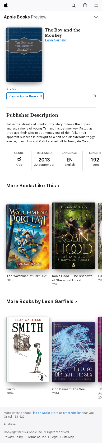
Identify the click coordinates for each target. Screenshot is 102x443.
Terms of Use (36, 437)
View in (23, 96)
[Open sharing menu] (94, 96)
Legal (54, 437)
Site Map (68, 437)
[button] (73, 5)
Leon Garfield (55, 40)
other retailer (72, 413)
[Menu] (96, 5)
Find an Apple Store (45, 413)
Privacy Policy (13, 437)
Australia (10, 424)
